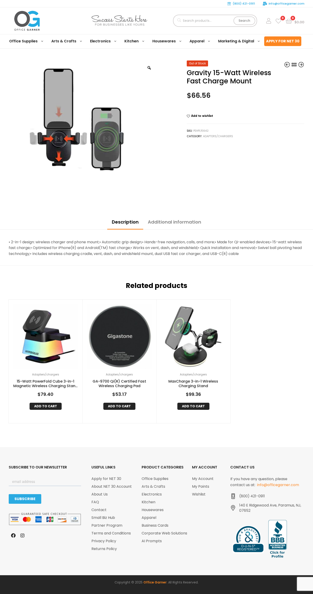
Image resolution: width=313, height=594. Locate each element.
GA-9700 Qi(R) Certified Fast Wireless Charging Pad (119, 384)
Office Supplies (23, 41)
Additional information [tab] (174, 222)
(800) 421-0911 (244, 3)
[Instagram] (22, 535)
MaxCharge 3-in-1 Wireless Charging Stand (193, 384)
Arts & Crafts (63, 41)
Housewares (164, 41)
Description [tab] (125, 222)
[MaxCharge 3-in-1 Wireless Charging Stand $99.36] (301, 65)
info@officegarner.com (286, 3)
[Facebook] (13, 535)
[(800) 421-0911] (233, 496)
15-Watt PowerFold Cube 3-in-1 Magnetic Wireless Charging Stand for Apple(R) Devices (45, 384)
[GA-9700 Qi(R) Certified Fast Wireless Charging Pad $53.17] (287, 65)
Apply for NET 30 (282, 41)
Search (244, 20)
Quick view (51, 337)
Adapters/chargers (218, 136)
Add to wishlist (202, 116)
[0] (278, 20)
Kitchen (131, 41)
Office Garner (155, 582)
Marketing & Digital (236, 41)
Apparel (196, 41)
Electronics (100, 41)
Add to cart (45, 406)
